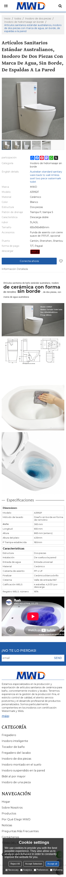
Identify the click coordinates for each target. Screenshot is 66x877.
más (5, 716)
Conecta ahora (29, 261)
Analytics (27, 870)
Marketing (57, 870)
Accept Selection (33, 863)
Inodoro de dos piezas (38, 18)
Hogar (6, 801)
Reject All (15, 863)
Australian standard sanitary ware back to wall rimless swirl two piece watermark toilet (46, 176)
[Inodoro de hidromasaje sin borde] (35, 252)
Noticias (7, 825)
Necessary (13, 870)
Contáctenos (10, 837)
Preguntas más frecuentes (20, 831)
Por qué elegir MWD (16, 819)
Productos (9, 813)
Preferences (42, 870)
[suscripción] (57, 658)
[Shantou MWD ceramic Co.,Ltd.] (33, 6)
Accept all (52, 863)
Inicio (7, 18)
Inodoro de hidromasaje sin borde (24, 21)
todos (17, 18)
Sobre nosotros (12, 807)
